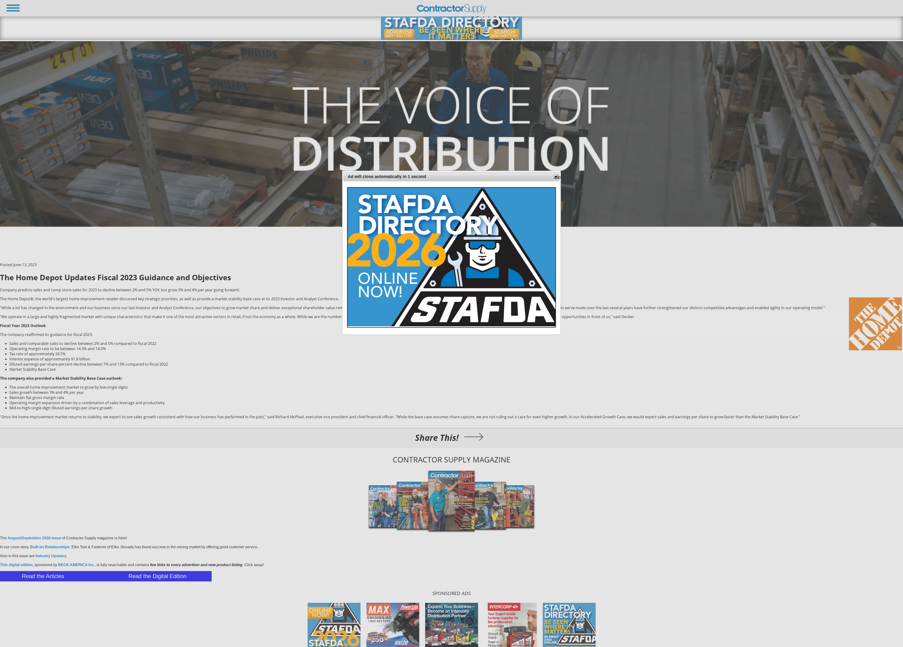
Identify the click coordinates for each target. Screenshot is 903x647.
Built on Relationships (50, 547)
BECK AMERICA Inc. (76, 565)
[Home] (451, 12)
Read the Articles (43, 576)
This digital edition (16, 565)
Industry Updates (51, 556)
